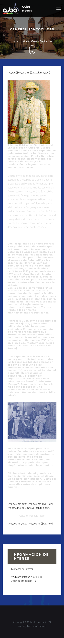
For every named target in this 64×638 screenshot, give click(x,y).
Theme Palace (38, 626)
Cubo (26, 7)
